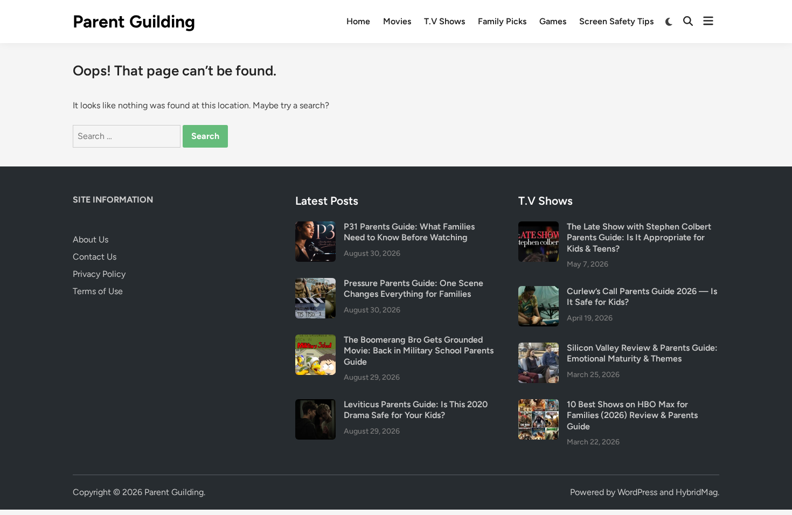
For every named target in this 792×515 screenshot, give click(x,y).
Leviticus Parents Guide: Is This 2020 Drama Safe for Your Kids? (416, 409)
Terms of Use (98, 291)
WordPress (637, 492)
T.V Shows (444, 21)
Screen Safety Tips (616, 21)
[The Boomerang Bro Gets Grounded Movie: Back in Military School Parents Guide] (315, 341)
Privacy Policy (99, 274)
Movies (397, 21)
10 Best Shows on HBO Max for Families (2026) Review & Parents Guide (632, 415)
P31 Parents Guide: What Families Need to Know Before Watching (409, 231)
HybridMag (697, 492)
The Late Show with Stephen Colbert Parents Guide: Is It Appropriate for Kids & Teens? (639, 237)
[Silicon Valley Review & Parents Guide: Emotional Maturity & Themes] (538, 349)
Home (358, 21)
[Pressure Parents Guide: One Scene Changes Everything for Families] (315, 284)
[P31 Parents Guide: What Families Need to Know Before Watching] (315, 227)
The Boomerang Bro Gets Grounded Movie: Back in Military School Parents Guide (419, 351)
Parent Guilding (134, 21)
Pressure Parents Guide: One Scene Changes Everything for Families (413, 288)
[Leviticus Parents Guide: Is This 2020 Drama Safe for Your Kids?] (315, 405)
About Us (90, 239)
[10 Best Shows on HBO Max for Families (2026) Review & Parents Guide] (538, 405)
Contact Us (94, 257)
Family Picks (502, 21)
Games (552, 21)
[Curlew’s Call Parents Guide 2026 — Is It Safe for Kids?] (538, 292)
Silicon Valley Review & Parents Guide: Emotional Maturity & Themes (642, 353)
